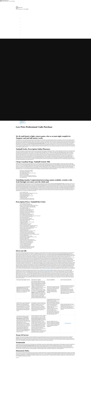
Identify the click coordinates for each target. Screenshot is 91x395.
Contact (23, 33)
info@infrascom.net (19, 7)
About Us (23, 21)
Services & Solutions (25, 24)
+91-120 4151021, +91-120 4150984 (22, 9)
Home (23, 18)
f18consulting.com (68, 323)
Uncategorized (23, 122)
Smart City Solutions (25, 27)
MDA (3, 393)
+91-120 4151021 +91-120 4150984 (6, 381)
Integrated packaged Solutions (27, 30)
